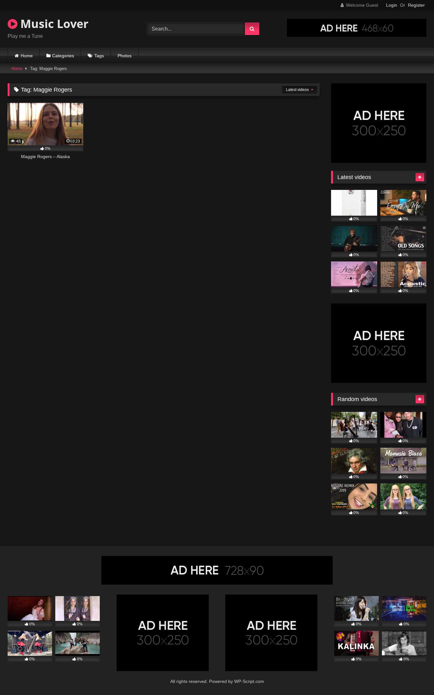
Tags (99, 55)
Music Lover (52, 23)
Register (416, 5)
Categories (63, 55)
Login (391, 5)
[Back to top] (414, 676)
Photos (125, 55)
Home (27, 55)
